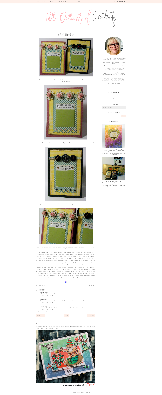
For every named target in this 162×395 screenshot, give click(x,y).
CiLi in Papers (71, 204)
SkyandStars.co (87, 392)
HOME (38, 1)
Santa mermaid (41, 324)
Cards (44, 285)
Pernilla (42, 306)
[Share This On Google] (94, 285)
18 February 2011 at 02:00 (46, 295)
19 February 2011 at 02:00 (46, 302)
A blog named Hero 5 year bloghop (114, 149)
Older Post (91, 315)
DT (47, 285)
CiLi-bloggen (63, 79)
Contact (53, 1)
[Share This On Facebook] (87, 285)
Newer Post (40, 315)
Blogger (84, 390)
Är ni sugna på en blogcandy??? (114, 181)
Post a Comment (42, 311)
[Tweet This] (89, 285)
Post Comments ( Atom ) (51, 319)
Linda (41, 299)
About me (45, 1)
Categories (79, 1)
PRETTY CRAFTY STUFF (64, 1)
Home (66, 315)
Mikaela (42, 292)
